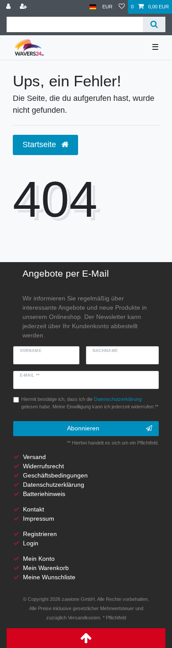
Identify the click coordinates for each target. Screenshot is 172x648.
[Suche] (154, 24)
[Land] (92, 7)
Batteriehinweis (44, 493)
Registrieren (40, 533)
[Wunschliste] (122, 7)
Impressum (38, 518)
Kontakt (33, 509)
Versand (34, 456)
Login (30, 543)
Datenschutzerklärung (53, 484)
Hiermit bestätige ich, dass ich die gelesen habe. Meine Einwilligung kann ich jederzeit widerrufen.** (89, 402)
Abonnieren (83, 428)
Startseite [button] (40, 144)
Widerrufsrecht (43, 466)
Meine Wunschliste (49, 577)
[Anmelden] (9, 7)
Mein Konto (39, 558)
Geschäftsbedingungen (55, 475)
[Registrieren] (24, 7)
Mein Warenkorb (46, 567)
